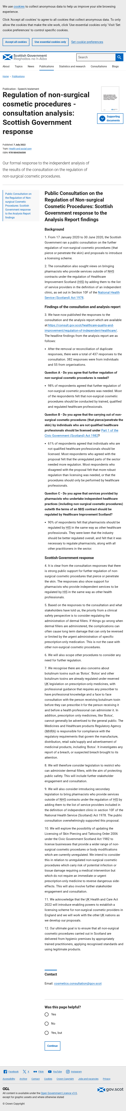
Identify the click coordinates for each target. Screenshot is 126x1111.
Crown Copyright (65, 1078)
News (31, 66)
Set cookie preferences (87, 42)
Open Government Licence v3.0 (59, 1093)
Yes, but (56, 1033)
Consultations (99, 66)
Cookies (48, 1078)
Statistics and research (72, 66)
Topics (18, 66)
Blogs (115, 66)
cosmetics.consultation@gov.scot (78, 983)
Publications (46, 66)
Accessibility (9, 1078)
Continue (52, 1045)
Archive (23, 1078)
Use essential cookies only (50, 42)
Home (6, 76)
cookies (19, 6)
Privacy (106, 1078)
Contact (36, 1078)
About (6, 66)
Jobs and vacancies (88, 1078)
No (53, 1023)
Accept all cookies (16, 42)
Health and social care (20, 148)
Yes (53, 1014)
